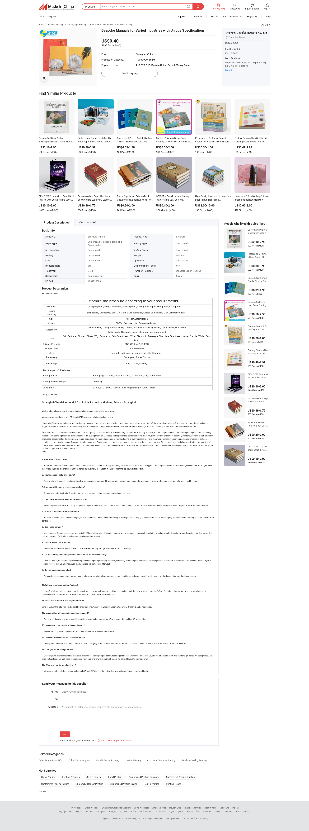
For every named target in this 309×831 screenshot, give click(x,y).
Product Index (210, 807)
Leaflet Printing (133, 760)
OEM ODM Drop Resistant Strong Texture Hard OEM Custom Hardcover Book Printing (257, 448)
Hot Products (75, 807)
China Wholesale (141, 807)
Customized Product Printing (180, 776)
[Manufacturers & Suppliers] (56, 6)
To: (56, 699)
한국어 (180, 811)
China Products (91, 807)
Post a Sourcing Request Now (114, 740)
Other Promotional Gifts (50, 760)
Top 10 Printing (151, 783)
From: (54, 691)
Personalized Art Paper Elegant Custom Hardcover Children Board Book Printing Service (258, 328)
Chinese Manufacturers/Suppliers (116, 807)
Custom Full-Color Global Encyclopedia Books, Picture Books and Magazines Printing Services (258, 231)
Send (64, 734)
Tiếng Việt (228, 811)
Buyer (196, 16)
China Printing (48, 776)
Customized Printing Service (55, 783)
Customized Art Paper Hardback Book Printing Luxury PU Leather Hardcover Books (258, 400)
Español (89, 811)
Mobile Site (224, 807)
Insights (235, 807)
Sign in (267, 8)
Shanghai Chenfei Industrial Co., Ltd (246, 32)
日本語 (190, 811)
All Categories (50, 16)
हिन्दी (198, 811)
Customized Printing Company (144, 776)
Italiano (138, 811)
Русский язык (126, 811)
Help (213, 16)
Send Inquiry (130, 73)
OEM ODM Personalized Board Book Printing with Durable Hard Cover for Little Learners (258, 376)
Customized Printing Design (123, 783)
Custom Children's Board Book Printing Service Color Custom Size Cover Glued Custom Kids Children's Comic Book (258, 303)
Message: (53, 706)
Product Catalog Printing (194, 760)
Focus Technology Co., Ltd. (133, 818)
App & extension (231, 16)
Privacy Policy (202, 818)
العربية (171, 811)
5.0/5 (235, 43)
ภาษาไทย (207, 811)
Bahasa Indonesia (244, 811)
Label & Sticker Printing (107, 760)
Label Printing (115, 776)
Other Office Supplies (79, 760)
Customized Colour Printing (89, 783)
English (79, 811)
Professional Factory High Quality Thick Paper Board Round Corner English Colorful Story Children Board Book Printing (257, 255)
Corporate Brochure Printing (161, 760)
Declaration (188, 818)
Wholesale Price (159, 807)
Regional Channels (192, 807)
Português (100, 811)
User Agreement (172, 818)
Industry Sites (175, 807)
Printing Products (71, 776)
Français (112, 811)
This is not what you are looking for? (78, 740)
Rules (268, 16)
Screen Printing (94, 776)
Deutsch (148, 811)
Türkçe (217, 811)
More (227, 69)
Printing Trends (173, 783)
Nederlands (161, 811)
